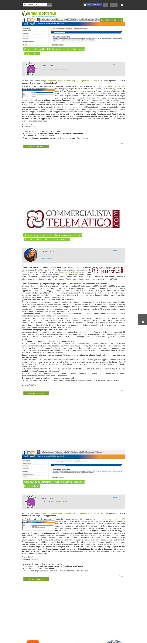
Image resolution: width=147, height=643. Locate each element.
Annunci (84, 14)
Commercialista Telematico (70, 272)
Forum (73, 14)
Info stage (108, 14)
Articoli (61, 14)
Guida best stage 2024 (111, 20)
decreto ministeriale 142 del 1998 (111, 86)
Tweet (115, 65)
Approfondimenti (61, 69)
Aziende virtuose (96, 14)
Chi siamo (119, 14)
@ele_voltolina (47, 258)
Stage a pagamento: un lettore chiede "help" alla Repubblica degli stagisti (70, 81)
